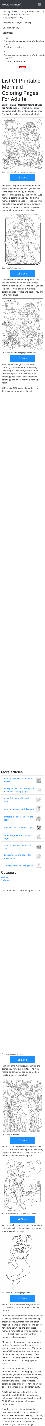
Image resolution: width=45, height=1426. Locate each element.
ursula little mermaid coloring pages (17, 799)
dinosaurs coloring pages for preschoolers (17, 856)
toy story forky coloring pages (18, 865)
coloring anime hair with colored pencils (19, 780)
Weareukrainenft (12, 4)
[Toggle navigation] (39, 4)
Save (23, 177)
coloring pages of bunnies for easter (18, 846)
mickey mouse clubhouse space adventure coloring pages (19, 790)
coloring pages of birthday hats (19, 809)
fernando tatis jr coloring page (18, 827)
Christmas (5, 880)
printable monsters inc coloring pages (18, 818)
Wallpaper (5, 877)
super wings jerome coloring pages (17, 837)
